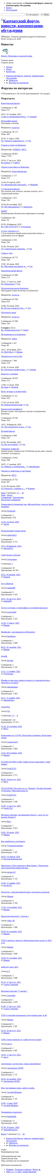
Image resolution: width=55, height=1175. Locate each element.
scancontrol (11, 612)
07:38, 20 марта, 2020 (10, 1127)
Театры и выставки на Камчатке (15, 167)
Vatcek (25, 330)
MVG (24, 149)
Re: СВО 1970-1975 (9, 227)
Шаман (19, 352)
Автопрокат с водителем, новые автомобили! (21, 1064)
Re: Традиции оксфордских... (13, 369)
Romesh (14, 387)
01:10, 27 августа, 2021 (11, 982)
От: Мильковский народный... (14, 185)
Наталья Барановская (12, 859)
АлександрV (12, 742)
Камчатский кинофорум (11, 409)
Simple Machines (29, 1172)
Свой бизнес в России (10, 555)
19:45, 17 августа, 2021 (11, 1055)
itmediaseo (11, 636)
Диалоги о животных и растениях (16, 471)
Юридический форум (10, 103)
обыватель (27, 207)
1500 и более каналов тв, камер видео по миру (21, 1039)
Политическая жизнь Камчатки (14, 288)
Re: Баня (4, 387)
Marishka (34, 185)
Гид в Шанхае (7, 583)
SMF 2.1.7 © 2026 (13, 1172)
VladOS (16, 163)
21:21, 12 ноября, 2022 (10, 671)
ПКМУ (4, 211)
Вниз (3, 493)
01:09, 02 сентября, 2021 (11, 931)
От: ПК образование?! (10, 207)
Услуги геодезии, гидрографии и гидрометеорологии (24, 608)
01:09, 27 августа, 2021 (11, 1006)
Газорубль (5, 707)
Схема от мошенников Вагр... (14, 117)
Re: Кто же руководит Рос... (13, 308)
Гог (29, 141)
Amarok (32, 369)
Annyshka (11, 995)
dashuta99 (11, 588)
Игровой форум (8, 431)
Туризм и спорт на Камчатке (13, 145)
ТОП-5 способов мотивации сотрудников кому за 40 (24, 1015)
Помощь (9, 1169)
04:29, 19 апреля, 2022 (10, 857)
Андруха (15, 127)
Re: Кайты (5, 163)
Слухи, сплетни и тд (10, 231)
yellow (14, 339)
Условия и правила (23, 1169)
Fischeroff (11, 511)
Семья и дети (7, 253)
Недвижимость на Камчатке (13, 334)
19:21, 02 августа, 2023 (11, 599)
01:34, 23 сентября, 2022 (11, 726)
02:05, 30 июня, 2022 (10, 832)
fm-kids (4, 656)
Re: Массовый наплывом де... (14, 266)
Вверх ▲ (37, 1169)
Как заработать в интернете (13, 841)
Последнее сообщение (10, 500)
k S (8, 971)
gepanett (33, 117)
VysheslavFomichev (15, 846)
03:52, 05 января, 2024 (10, 575)
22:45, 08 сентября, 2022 (11, 753)
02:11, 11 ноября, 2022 (10, 698)
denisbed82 (11, 1116)
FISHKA (17, 149)
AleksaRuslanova (10, 1130)
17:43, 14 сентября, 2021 (11, 907)
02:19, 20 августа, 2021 (11, 1031)
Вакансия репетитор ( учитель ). (15, 916)
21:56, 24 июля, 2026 (10, 522)
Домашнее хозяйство (10, 449)
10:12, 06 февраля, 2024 (11, 546)
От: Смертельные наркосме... (13, 249)
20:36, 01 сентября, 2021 (11, 958)
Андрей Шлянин (14, 1092)
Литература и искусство (11, 356)
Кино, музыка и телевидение (13, 391)
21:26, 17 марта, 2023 (10, 623)
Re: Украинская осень (10, 330)
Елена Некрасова (19, 171)
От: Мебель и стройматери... (13, 467)
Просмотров (18, 497)
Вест (9, 821)
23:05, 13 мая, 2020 (9, 1103)
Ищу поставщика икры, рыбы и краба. (18, 1088)
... (21, 493)
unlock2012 (12, 535)
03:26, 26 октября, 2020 (11, 1079)
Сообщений (6, 497)
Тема (3, 495)
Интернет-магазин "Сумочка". (14, 991)
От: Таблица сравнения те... (13, 141)
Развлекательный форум (11, 271)
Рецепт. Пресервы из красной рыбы (16, 56)
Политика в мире (8, 312)
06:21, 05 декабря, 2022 (11, 647)
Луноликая (26, 227)
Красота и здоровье (9, 374)
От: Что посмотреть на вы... (13, 427)
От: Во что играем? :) (10, 444)
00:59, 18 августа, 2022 (11, 779)
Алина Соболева (10, 984)
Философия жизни (9, 121)
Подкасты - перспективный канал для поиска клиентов (25, 892)
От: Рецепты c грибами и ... (13, 488)
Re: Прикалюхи (8, 284)
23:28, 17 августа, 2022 (11, 806)
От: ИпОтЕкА (7, 352)
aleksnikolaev (34, 467)
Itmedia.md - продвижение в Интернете (18, 632)
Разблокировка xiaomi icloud (13, 531)
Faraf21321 (11, 768)
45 (23, 493)
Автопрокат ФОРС (15, 1068)
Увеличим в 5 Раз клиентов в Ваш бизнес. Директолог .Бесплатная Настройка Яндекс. (24, 866)
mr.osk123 (11, 872)
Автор (9, 495)
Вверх (3, 1134)
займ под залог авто (9, 967)
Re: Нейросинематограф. (12, 405)
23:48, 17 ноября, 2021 (10, 883)
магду (9, 1044)
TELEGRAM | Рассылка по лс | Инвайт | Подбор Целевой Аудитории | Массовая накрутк (26, 789)
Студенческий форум (10, 189)
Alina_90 (11, 920)
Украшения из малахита (11, 1112)
